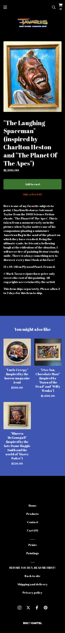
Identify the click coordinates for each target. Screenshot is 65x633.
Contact (32, 522)
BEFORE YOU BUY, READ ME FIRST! (32, 568)
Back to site (32, 576)
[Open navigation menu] (5, 7)
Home (33, 505)
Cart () (32, 530)
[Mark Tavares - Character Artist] (32, 23)
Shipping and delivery (33, 584)
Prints (32, 545)
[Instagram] (19, 607)
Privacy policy (32, 592)
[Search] (54, 7)
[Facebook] (37, 607)
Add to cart (32, 184)
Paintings (32, 553)
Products (32, 514)
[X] (28, 607)
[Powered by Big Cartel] (32, 623)
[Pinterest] (45, 607)
